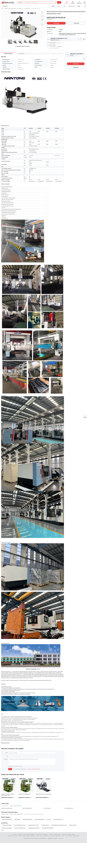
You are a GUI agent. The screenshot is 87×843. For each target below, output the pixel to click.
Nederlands (46, 835)
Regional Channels (57, 834)
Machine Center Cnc (73, 825)
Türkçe (67, 835)
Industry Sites (51, 834)
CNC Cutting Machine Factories (19, 825)
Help (65, 6)
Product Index (64, 834)
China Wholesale (38, 834)
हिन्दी (59, 835)
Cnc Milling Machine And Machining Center (59, 825)
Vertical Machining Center (36, 8)
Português (23, 835)
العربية (50, 835)
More (2, 830)
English (16, 835)
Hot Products (14, 834)
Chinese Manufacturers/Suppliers (29, 834)
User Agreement (50, 838)
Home (2, 8)
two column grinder (47, 808)
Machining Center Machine (7, 828)
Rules (85, 6)
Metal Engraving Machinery (7, 819)
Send (10, 769)
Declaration (56, 838)
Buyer (59, 6)
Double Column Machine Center (7, 808)
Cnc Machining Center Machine (33, 828)
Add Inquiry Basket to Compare (23, 46)
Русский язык (33, 835)
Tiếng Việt (70, 835)
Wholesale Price (45, 834)
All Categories (5, 6)
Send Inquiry (56, 23)
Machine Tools (20, 8)
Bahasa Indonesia (76, 835)
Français (28, 835)
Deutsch (41, 835)
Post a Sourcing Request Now (34, 769)
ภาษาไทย (62, 835)
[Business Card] (84, 58)
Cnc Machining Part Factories (33, 825)
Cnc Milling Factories (45, 825)
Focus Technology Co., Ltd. (35, 838)
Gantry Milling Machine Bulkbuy (47, 828)
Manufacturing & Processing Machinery (10, 8)
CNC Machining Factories (6, 825)
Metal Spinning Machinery (27, 819)
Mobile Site (69, 834)
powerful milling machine (26, 808)
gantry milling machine (69, 808)
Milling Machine (17, 819)
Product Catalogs (18, 805)
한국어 (53, 835)
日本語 (56, 835)
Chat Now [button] (77, 23)
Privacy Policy (61, 838)
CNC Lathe (49, 819)
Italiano (37, 835)
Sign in (84, 3)
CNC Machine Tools (27, 8)
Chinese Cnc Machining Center (20, 828)
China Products (20, 834)
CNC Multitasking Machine (39, 819)
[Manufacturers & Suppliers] (7, 2)
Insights (73, 834)
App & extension (71, 6)
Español (19, 835)
